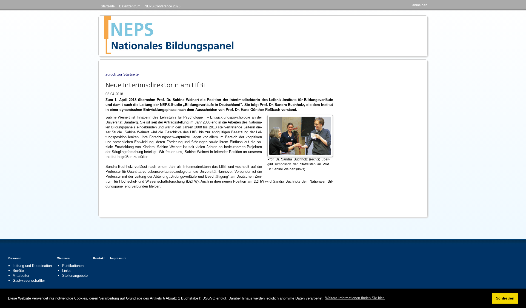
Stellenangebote (75, 276)
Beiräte (18, 271)
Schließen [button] (505, 298)
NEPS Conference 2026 (163, 6)
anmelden (419, 5)
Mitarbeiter (21, 276)
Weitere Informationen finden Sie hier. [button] (355, 298)
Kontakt (99, 258)
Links (66, 271)
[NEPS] (168, 35)
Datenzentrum (129, 6)
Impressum (118, 258)
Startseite (108, 6)
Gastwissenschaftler (29, 280)
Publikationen (73, 266)
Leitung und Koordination (32, 266)
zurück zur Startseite (122, 74)
